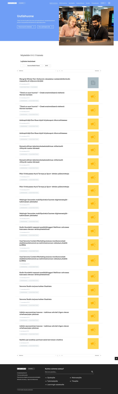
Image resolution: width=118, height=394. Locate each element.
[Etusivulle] (12, 3)
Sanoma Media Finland (33, 65)
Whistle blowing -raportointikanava (27, 379)
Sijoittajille (72, 3)
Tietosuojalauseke (22, 375)
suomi (102, 3)
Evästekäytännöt (22, 373)
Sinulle (88, 3)
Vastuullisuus (80, 3)
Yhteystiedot (95, 3)
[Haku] (92, 371)
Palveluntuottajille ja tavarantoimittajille (28, 377)
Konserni (21, 3)
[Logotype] (21, 368)
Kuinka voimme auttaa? (54, 369)
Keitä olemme (54, 3)
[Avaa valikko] (108, 3)
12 (61, 70)
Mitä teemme (63, 3)
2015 (46, 65)
